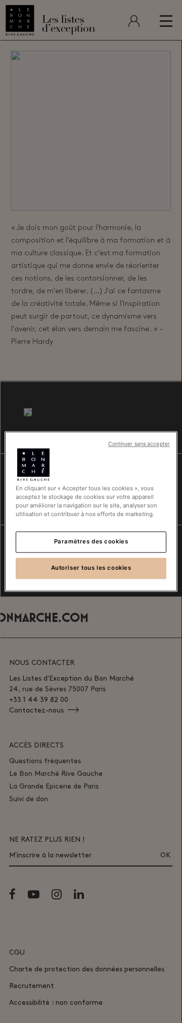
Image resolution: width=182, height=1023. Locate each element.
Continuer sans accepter (139, 444)
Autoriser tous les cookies (91, 568)
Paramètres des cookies (91, 541)
